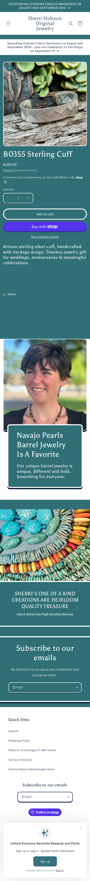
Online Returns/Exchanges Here (31, 769)
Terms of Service (20, 759)
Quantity (8, 189)
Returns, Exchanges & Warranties (32, 750)
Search (13, 731)
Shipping (8, 170)
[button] (8, 23)
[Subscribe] (76, 687)
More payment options (45, 236)
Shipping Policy (19, 740)
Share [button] (11, 294)
